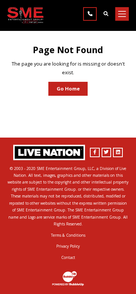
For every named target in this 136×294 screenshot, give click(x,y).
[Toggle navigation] (122, 14)
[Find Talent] (106, 14)
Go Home (68, 88)
